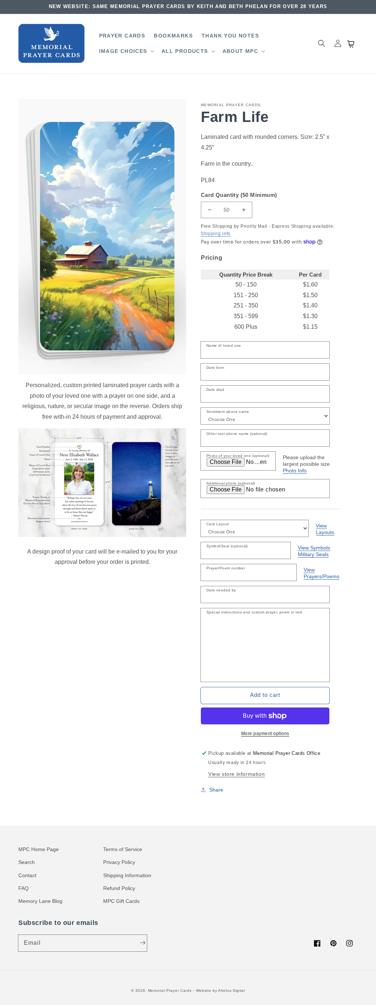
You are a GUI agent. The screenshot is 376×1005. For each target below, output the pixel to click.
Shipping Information (127, 875)
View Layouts (325, 529)
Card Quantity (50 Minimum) (239, 195)
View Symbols (314, 548)
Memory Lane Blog (40, 901)
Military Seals (313, 554)
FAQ (23, 888)
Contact (27, 875)
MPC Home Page (38, 849)
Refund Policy (119, 888)
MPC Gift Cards (121, 901)
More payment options (265, 733)
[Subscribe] (142, 943)
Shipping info (216, 233)
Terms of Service (122, 849)
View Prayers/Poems (321, 573)
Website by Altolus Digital (220, 990)
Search (26, 862)
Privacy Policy (119, 862)
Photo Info (295, 470)
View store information (236, 774)
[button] (126, 51)
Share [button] (216, 790)
